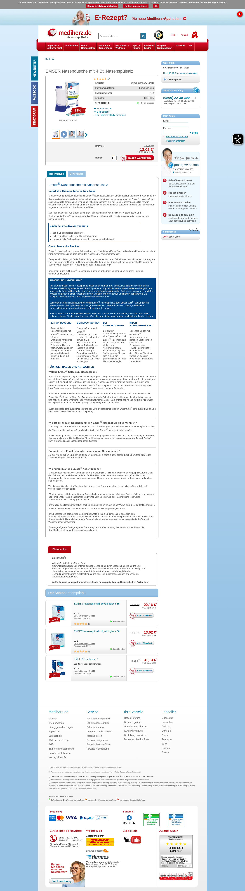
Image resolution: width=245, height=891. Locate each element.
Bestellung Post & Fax (136, 735)
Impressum (54, 731)
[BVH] (129, 820)
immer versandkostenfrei (180, 194)
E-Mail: (166, 121)
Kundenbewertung (133, 730)
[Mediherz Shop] (71, 33)
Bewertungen (76, 174)
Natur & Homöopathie (88, 46)
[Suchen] (143, 36)
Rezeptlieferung (132, 718)
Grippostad (167, 718)
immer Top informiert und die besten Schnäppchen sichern (182, 205)
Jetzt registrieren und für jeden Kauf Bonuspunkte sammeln (183, 218)
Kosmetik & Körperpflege (105, 46)
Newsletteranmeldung (97, 748)
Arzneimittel (71, 45)
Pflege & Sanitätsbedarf (164, 46)
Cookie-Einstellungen (59, 753)
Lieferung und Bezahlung (99, 731)
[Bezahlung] (84, 818)
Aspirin (165, 735)
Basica (165, 752)
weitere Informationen (136, 6)
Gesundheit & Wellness (122, 46)
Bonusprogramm (132, 722)
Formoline (167, 739)
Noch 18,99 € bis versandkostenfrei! (180, 73)
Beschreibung (56, 174)
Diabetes (180, 45)
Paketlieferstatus (95, 727)
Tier (191, 45)
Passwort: (168, 128)
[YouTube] (133, 840)
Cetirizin (166, 726)
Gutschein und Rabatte (136, 726)
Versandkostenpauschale (87, 789)
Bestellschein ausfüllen (98, 744)
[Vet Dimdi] (176, 820)
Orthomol (166, 730)
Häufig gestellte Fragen (61, 727)
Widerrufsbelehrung (59, 740)
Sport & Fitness (137, 46)
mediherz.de (58, 712)
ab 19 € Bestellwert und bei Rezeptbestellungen (181, 183)
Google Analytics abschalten (102, 6)
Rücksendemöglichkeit (98, 718)
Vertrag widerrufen (58, 757)
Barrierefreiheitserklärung (61, 748)
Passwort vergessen (97, 740)
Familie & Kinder (149, 46)
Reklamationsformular (97, 723)
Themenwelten (56, 723)
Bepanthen (167, 722)
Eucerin (166, 748)
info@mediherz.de (183, 172)
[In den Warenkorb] (137, 159)
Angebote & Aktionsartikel (54, 46)
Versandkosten (94, 735)
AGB (51, 744)
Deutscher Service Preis (136, 739)
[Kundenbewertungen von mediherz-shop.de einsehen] (176, 852)
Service (92, 712)
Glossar (53, 718)
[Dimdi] (151, 820)
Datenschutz (55, 735)
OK (156, 6)
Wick (164, 743)
